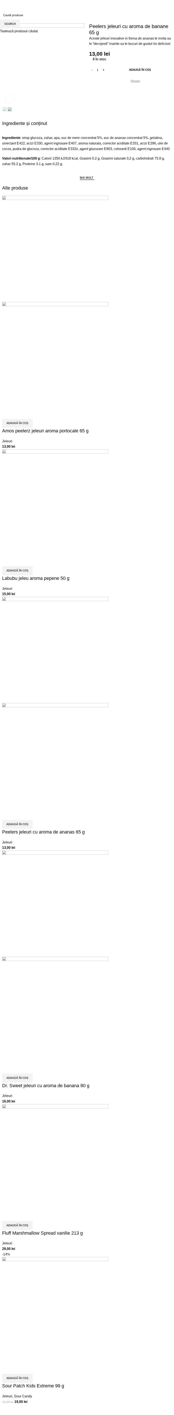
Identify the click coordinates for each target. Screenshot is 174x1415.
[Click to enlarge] (9, 99)
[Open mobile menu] (5, 4)
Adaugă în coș (140, 69)
